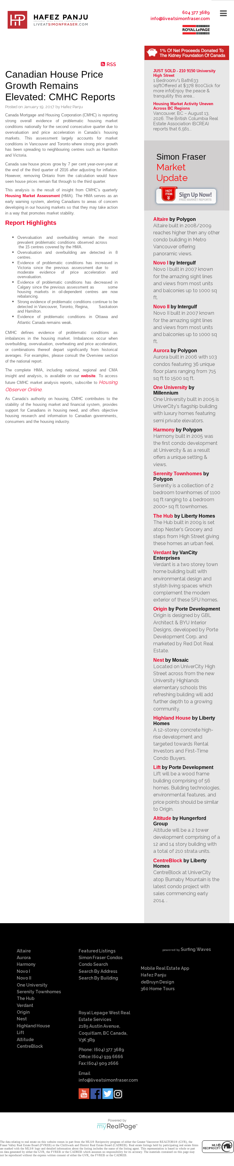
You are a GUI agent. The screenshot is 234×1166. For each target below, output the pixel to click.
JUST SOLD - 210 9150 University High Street (185, 73)
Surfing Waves (196, 949)
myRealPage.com (117, 1126)
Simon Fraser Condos (100, 957)
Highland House (172, 718)
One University (170, 387)
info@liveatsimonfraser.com (180, 18)
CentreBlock (167, 860)
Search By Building (98, 978)
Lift (157, 767)
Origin (160, 608)
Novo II (161, 306)
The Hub (163, 516)
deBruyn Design (157, 982)
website (88, 376)
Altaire (161, 219)
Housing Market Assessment (32, 195)
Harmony (164, 429)
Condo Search (93, 964)
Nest (158, 660)
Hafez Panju (153, 975)
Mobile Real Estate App (165, 968)
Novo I (160, 262)
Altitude (162, 818)
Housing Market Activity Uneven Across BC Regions (183, 106)
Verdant (162, 552)
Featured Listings (97, 950)
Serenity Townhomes (177, 473)
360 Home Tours (158, 988)
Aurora (161, 350)
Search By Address (98, 971)
